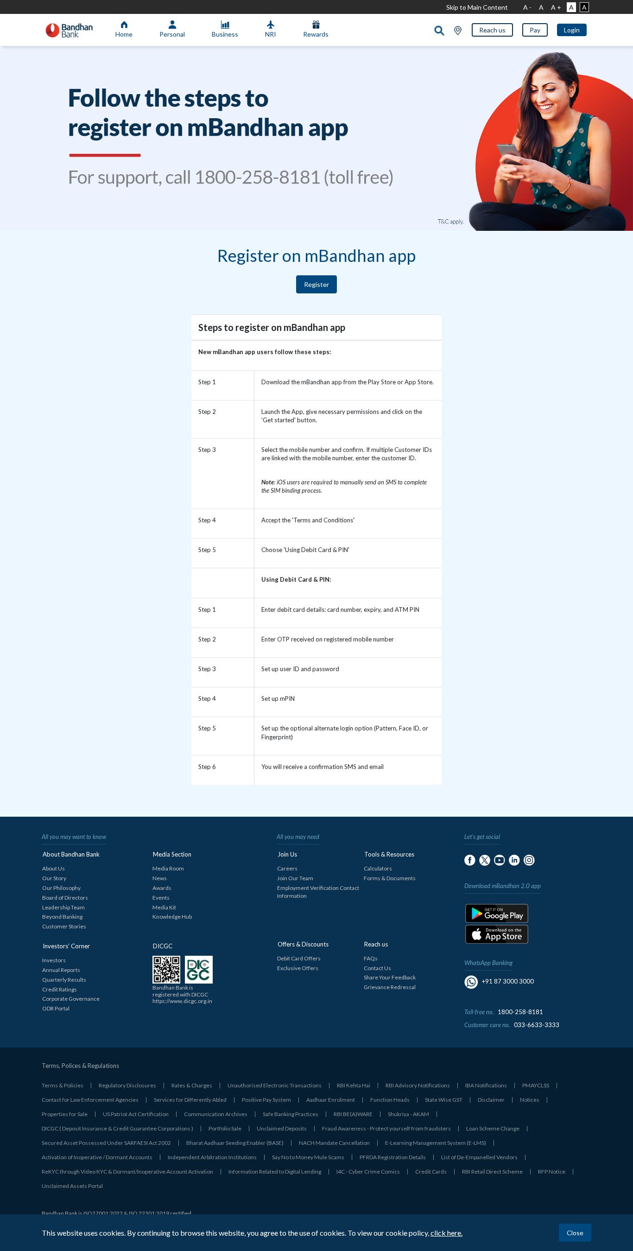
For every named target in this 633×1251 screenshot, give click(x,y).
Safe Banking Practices (290, 1114)
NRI (270, 34)
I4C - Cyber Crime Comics (368, 1171)
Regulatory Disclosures (127, 1085)
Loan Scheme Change (492, 1128)
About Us (53, 868)
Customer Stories (64, 926)
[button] (492, 30)
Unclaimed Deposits (282, 1128)
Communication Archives (215, 1114)
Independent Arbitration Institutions (212, 1157)
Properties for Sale (65, 1114)
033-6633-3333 (536, 1025)
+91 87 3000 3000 (508, 981)
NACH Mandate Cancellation (334, 1142)
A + (556, 7)
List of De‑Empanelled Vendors (479, 1157)
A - (527, 7)
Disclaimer (491, 1099)
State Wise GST (443, 1099)
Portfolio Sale (225, 1128)
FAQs (371, 958)
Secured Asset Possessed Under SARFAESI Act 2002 (106, 1142)
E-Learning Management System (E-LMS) (435, 1142)
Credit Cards (431, 1171)
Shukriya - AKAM (408, 1114)
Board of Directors (65, 897)
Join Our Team (295, 878)
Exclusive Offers (297, 968)
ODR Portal (56, 1008)
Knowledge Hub (172, 916)
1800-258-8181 (520, 1012)
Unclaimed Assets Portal (72, 1185)
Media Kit (164, 907)
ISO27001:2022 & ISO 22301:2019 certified (137, 1213)
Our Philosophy (61, 887)
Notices (529, 1099)
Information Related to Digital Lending (274, 1171)
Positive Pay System (266, 1099)
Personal (172, 34)
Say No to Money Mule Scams (308, 1157)
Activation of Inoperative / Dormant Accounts (97, 1157)
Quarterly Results (64, 979)
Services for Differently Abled (190, 1099)
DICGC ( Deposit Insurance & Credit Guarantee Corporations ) (117, 1128)
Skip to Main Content (477, 7)
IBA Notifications (486, 1085)
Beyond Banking (62, 916)
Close (575, 1233)
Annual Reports (61, 969)
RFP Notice (551, 1171)
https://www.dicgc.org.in (182, 1000)
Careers (287, 868)
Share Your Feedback (390, 977)
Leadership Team (63, 907)
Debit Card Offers (299, 958)
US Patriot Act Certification (136, 1114)
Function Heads (390, 1099)
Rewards (316, 34)
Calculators (378, 868)
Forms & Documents (390, 878)
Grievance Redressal (390, 987)
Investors (54, 960)
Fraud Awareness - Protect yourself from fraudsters (386, 1128)
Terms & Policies (62, 1085)
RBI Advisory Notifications (418, 1085)
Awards (161, 887)
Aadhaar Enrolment (330, 1099)
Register (316, 284)
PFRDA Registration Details (393, 1157)
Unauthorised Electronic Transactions (275, 1085)
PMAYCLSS (535, 1085)
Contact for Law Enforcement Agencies (90, 1099)
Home (124, 34)
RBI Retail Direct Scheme (492, 1171)
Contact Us (377, 968)
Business (225, 34)
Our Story (54, 878)
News (159, 878)
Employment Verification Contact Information (318, 891)
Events (161, 897)
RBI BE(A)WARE (353, 1114)
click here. (446, 1232)
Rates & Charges (191, 1085)
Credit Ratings (59, 989)
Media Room (168, 868)
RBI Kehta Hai (353, 1085)
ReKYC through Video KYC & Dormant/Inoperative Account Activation (127, 1171)
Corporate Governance (71, 998)
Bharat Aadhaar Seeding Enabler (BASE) (235, 1142)
